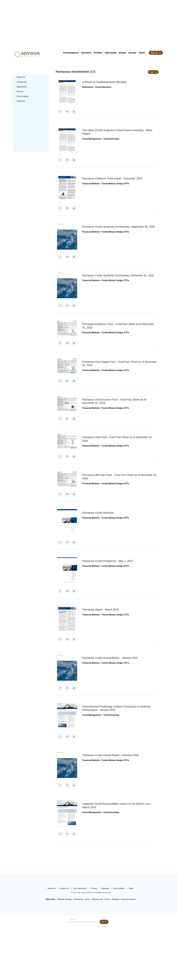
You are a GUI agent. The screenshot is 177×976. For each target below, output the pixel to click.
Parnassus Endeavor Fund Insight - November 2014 (112, 178)
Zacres (107, 899)
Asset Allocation (103, 87)
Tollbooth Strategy (64, 899)
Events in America (128, 899)
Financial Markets (91, 183)
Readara (115, 899)
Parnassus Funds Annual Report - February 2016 (110, 755)
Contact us (21, 82)
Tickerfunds (78, 899)
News (142, 52)
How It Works (119, 888)
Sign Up (154, 53)
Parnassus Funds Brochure (98, 512)
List (152, 72)
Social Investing (111, 139)
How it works (22, 96)
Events (132, 52)
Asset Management (92, 139)
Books (122, 52)
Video (131, 888)
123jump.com (97, 899)
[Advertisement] (92, 23)
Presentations (71, 52)
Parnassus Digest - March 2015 (100, 609)
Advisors (86, 52)
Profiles (98, 52)
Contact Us (64, 888)
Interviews (110, 52)
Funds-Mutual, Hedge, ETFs (115, 183)
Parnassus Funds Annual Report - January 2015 (110, 657)
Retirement (88, 87)
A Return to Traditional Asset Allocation (104, 82)
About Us (21, 77)
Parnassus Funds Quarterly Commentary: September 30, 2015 (118, 226)
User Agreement (80, 888)
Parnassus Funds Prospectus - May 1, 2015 (107, 561)
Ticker (87, 899)
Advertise (21, 101)
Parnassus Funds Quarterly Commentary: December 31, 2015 (118, 275)
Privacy (20, 91)
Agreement (22, 87)
